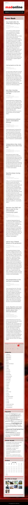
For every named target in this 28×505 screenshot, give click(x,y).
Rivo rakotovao (17, 432)
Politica (7, 385)
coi (8, 417)
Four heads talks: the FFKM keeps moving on (13, 22)
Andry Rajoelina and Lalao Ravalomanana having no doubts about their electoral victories (14, 309)
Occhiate (8, 382)
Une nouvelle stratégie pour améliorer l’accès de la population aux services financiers (13, 452)
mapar (14, 425)
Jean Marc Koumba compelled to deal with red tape (13, 91)
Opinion (7, 383)
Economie (8, 373)
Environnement (9, 376)
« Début (6, 344)
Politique (8, 388)
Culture (7, 366)
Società (7, 401)
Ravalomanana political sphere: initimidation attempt (13, 120)
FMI (17, 418)
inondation (16, 421)
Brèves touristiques (10, 363)
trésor (15, 435)
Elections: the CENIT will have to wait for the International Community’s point (13, 210)
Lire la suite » (9, 59)
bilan (20, 415)
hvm (12, 421)
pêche (6, 427)
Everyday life (8, 377)
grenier (21, 419)
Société (7, 402)
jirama (19, 421)
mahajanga (7, 425)
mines (17, 425)
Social (7, 399)
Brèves (7, 362)
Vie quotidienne (9, 407)
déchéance (18, 417)
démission (7, 418)
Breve (7, 360)
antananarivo (15, 415)
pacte (9, 426)
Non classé (8, 380)
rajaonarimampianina (14, 429)
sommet (11, 434)
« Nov (7, 474)
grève (6, 421)
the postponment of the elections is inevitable (13, 280)
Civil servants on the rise (13, 65)
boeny (6, 417)
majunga (11, 425)
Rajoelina (7, 431)
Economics (8, 371)
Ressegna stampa (9, 396)
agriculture (7, 414)
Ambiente (8, 354)
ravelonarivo (9, 432)
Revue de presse (9, 397)
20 (10, 348)
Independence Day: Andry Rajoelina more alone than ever (14, 145)
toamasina (17, 434)
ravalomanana (13, 431)
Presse (7, 393)
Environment (8, 374)
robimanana (7, 434)
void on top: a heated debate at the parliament (13, 242)
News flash (8, 379)
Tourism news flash (10, 404)
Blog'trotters (8, 355)
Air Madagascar (13, 414)
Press (7, 390)
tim (14, 434)
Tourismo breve (9, 405)
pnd (11, 426)
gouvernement (15, 419)
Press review (8, 391)
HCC (9, 421)
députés (12, 418)
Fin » (18, 348)
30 (12, 348)
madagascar (16, 423)
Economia (8, 369)
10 (7, 348)
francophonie (8, 419)
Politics (7, 387)
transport (11, 435)
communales (12, 417)
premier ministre (17, 426)
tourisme (7, 435)
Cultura (7, 365)
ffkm (15, 418)
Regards (7, 394)
